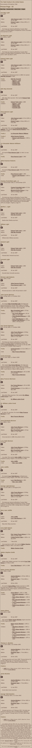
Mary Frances (18, 351)
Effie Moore (18, 594)
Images (23, 9)
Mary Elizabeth (18, 599)
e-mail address (11, 669)
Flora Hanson (13, 152)
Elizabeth (15, 579)
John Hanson (16, 19)
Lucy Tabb (17, 319)
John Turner (17, 332)
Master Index (17, 9)
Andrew (15, 576)
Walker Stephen (17, 548)
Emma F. (15, 22)
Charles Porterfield (18, 187)
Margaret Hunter (17, 190)
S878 (5, 668)
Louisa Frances (17, 537)
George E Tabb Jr (9, 740)
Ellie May (6, 76)
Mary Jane (17, 463)
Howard (16, 83)
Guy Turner (18, 313)
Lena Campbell (19, 602)
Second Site (15, 746)
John (18, 457)
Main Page (3, 9)
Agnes (12, 586)
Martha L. (16, 80)
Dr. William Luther (17, 399)
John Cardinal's (10, 746)
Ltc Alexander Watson (19, 133)
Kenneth (16, 84)
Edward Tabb (16, 102)
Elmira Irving (18, 605)
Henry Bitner (18, 597)
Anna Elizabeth (19, 316)
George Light (18, 320)
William (16, 82)
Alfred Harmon (19, 129)
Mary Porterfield (14, 303)
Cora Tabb (16, 565)
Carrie (9, 344)
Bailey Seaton (15, 619)
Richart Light (18, 138)
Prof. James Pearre (18, 534)
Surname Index (9, 9)
